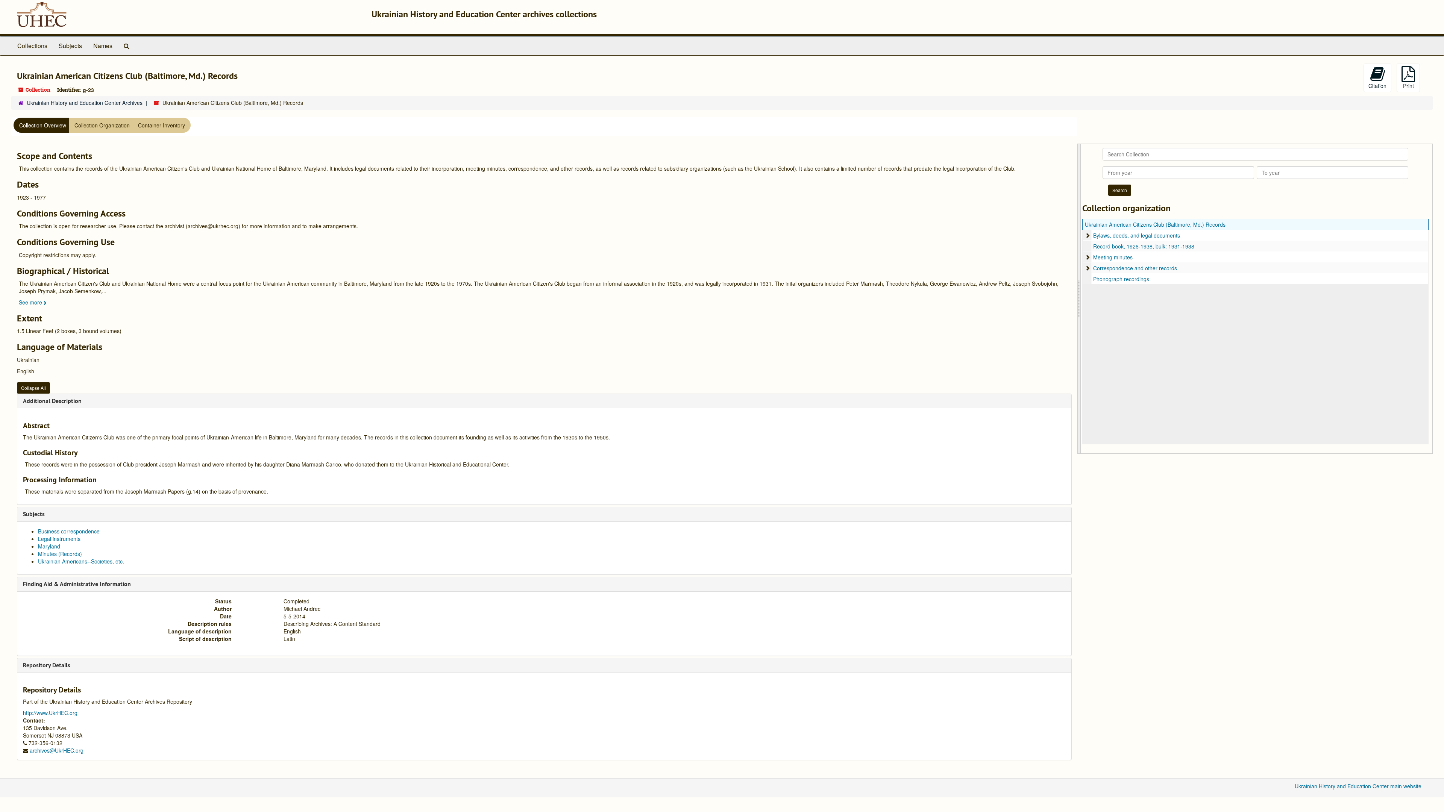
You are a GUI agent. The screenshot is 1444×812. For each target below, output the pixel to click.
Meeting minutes (1113, 257)
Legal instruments (59, 538)
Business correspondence (69, 531)
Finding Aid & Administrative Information (77, 584)
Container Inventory (161, 125)
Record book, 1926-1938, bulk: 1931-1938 (1143, 246)
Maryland (49, 546)
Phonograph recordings (1121, 279)
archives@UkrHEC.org (56, 750)
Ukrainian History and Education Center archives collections (484, 14)
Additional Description (52, 401)
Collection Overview (42, 125)
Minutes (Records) (60, 553)
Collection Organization (102, 125)
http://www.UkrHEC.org (50, 713)
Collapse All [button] (33, 388)
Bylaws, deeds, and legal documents (1136, 235)
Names (102, 45)
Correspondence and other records (1135, 268)
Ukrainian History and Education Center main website (1358, 786)
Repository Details (46, 665)
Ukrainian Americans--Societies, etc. (81, 561)
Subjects (70, 45)
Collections (32, 45)
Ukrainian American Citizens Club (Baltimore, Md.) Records (1155, 224)
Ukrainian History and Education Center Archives (85, 102)
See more (31, 302)
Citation (1377, 85)
